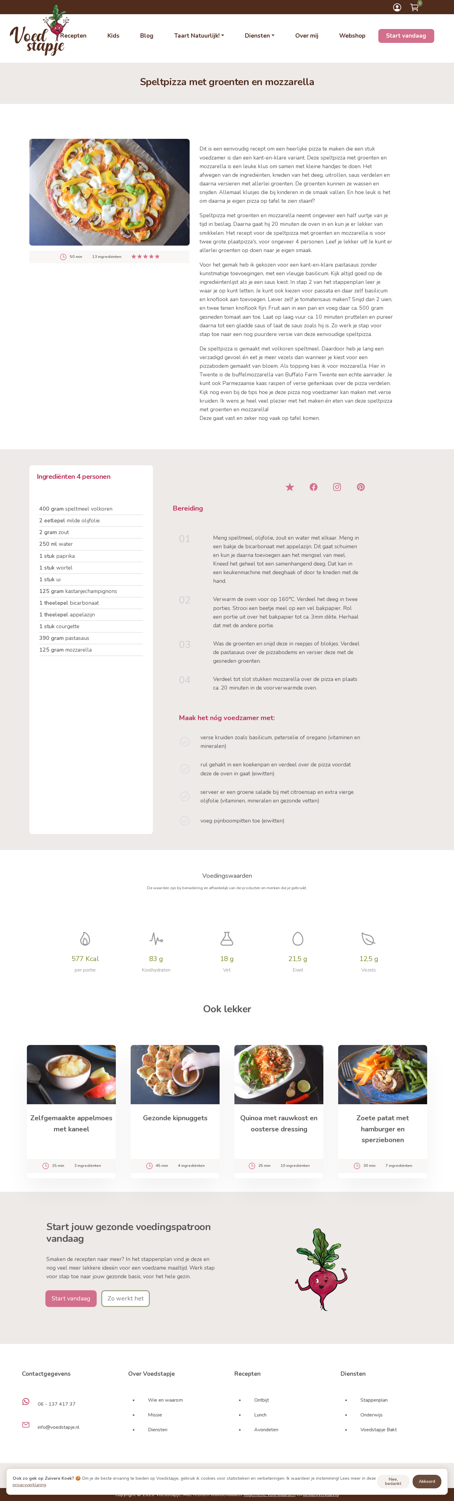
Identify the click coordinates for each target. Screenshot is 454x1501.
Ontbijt (261, 1400)
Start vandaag (406, 36)
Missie (155, 1415)
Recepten (73, 36)
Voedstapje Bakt (378, 1429)
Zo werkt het (125, 1298)
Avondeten (266, 1429)
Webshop (352, 36)
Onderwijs (371, 1415)
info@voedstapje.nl (58, 1427)
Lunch (260, 1415)
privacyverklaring (29, 1485)
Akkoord (427, 1481)
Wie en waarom (165, 1400)
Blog (146, 36)
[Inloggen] (397, 7)
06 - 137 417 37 (57, 1404)
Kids (113, 36)
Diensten (157, 1429)
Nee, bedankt (393, 1481)
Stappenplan (374, 1400)
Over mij (306, 36)
